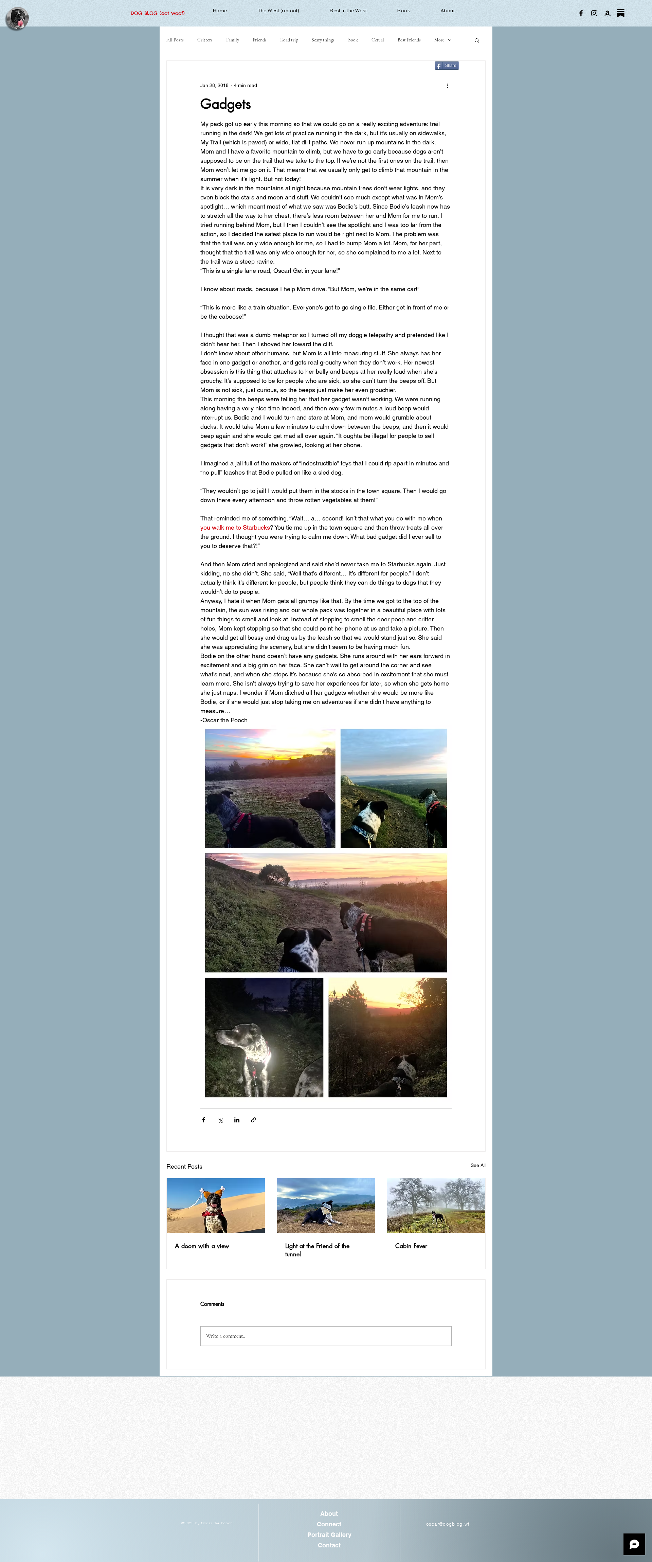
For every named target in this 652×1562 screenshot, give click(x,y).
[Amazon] (607, 13)
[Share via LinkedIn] (237, 1120)
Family (232, 40)
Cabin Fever (411, 1246)
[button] (477, 40)
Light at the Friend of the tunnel (317, 1250)
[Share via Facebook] (203, 1120)
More (439, 40)
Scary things (323, 40)
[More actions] (447, 85)
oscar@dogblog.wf (448, 1524)
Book (353, 40)
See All (478, 1165)
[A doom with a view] (216, 1205)
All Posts (175, 40)
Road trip (289, 40)
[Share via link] (253, 1120)
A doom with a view (202, 1246)
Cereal (378, 40)
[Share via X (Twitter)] (220, 1120)
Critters (205, 40)
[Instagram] (594, 13)
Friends (260, 40)
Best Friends (409, 40)
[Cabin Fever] (436, 1205)
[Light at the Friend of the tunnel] (326, 1205)
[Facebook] (581, 13)
